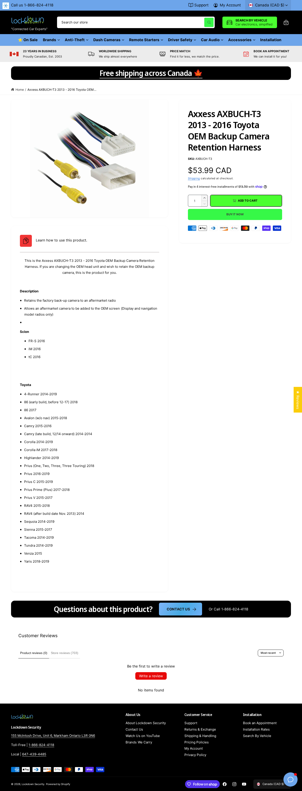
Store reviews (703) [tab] (64, 653)
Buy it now (235, 214)
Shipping (194, 178)
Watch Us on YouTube (143, 736)
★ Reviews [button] (298, 399)
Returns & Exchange (200, 729)
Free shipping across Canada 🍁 (150, 73)
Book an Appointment (260, 723)
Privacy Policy (195, 755)
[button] (286, 22)
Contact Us (178, 609)
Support (201, 5)
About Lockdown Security (146, 723)
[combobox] (136, 22)
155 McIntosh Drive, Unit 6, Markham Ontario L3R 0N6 (53, 735)
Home (19, 89)
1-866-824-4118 (41, 745)
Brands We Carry (139, 742)
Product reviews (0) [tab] (33, 653)
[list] (151, 54)
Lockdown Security (33, 784)
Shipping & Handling (200, 736)
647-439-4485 (34, 754)
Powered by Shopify (58, 784)
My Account (230, 5)
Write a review (151, 676)
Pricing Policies (196, 742)
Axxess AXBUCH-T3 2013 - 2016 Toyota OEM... (61, 89)
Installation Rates (256, 729)
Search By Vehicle (257, 736)
